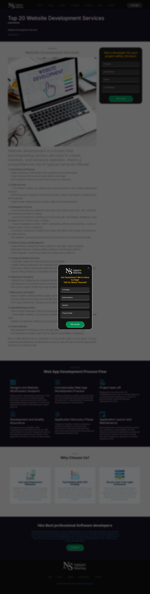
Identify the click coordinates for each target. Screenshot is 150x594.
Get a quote (75, 324)
